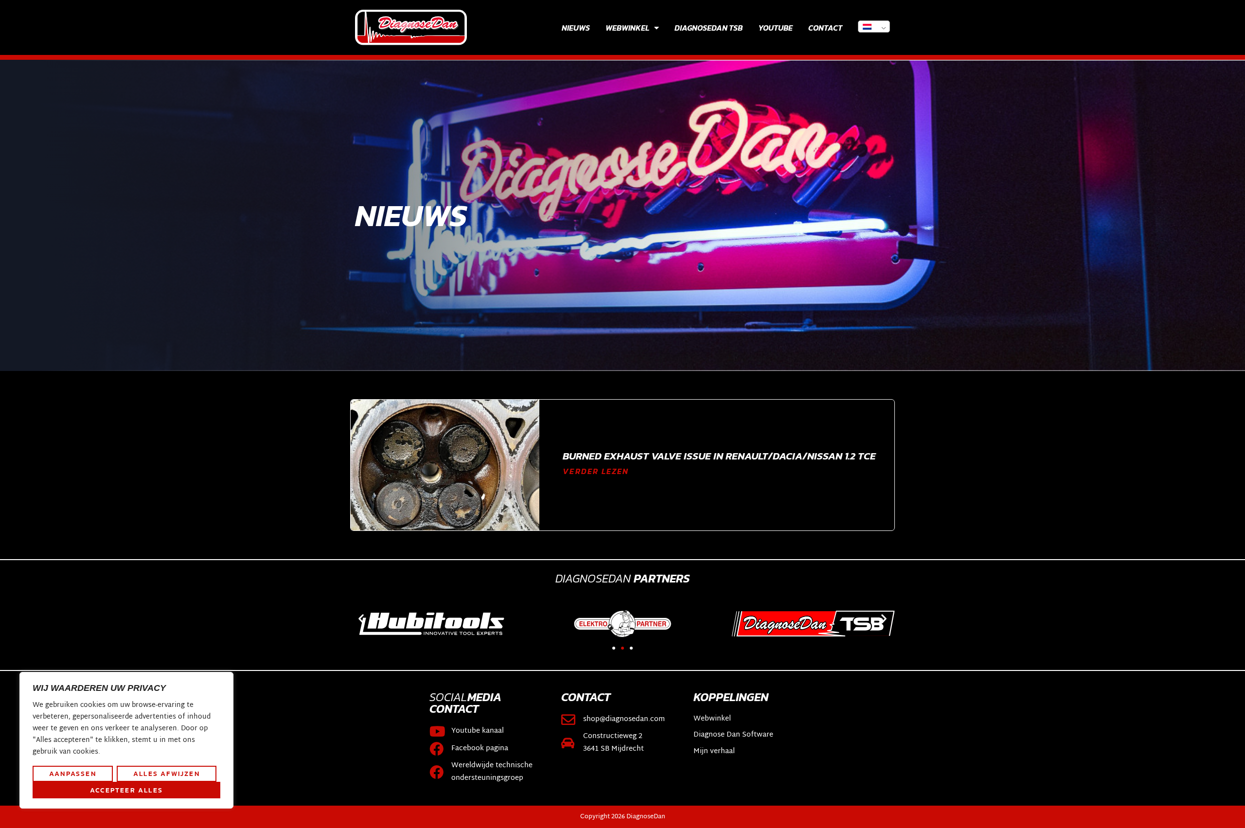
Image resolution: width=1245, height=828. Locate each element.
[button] (361, 619)
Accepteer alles (126, 790)
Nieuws (576, 28)
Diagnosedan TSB (709, 28)
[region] (126, 740)
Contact (825, 28)
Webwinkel (627, 28)
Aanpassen (72, 773)
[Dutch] (873, 26)
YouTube (775, 28)
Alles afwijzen (166, 773)
